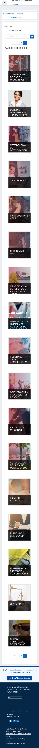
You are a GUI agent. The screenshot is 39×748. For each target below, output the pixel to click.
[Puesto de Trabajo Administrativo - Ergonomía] (19, 350)
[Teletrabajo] (19, 174)
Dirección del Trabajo (14, 731)
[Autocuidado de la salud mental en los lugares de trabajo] (19, 456)
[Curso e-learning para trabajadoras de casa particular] (19, 103)
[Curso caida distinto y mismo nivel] (19, 68)
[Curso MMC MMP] (19, 245)
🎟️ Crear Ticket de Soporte (19, 678)
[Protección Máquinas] (19, 421)
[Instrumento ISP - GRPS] (19, 209)
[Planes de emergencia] (19, 527)
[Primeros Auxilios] (19, 492)
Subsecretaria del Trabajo (15, 743)
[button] (34, 737)
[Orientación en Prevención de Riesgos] (19, 386)
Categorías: (7, 26)
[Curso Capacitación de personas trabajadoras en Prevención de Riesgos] (19, 633)
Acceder (15, 5)
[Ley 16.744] (19, 597)
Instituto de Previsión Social (16, 729)
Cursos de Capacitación (14, 17)
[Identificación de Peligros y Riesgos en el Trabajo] (19, 280)
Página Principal (9, 14)
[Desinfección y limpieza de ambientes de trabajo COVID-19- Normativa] (19, 315)
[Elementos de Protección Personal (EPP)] (19, 562)
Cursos (20, 14)
